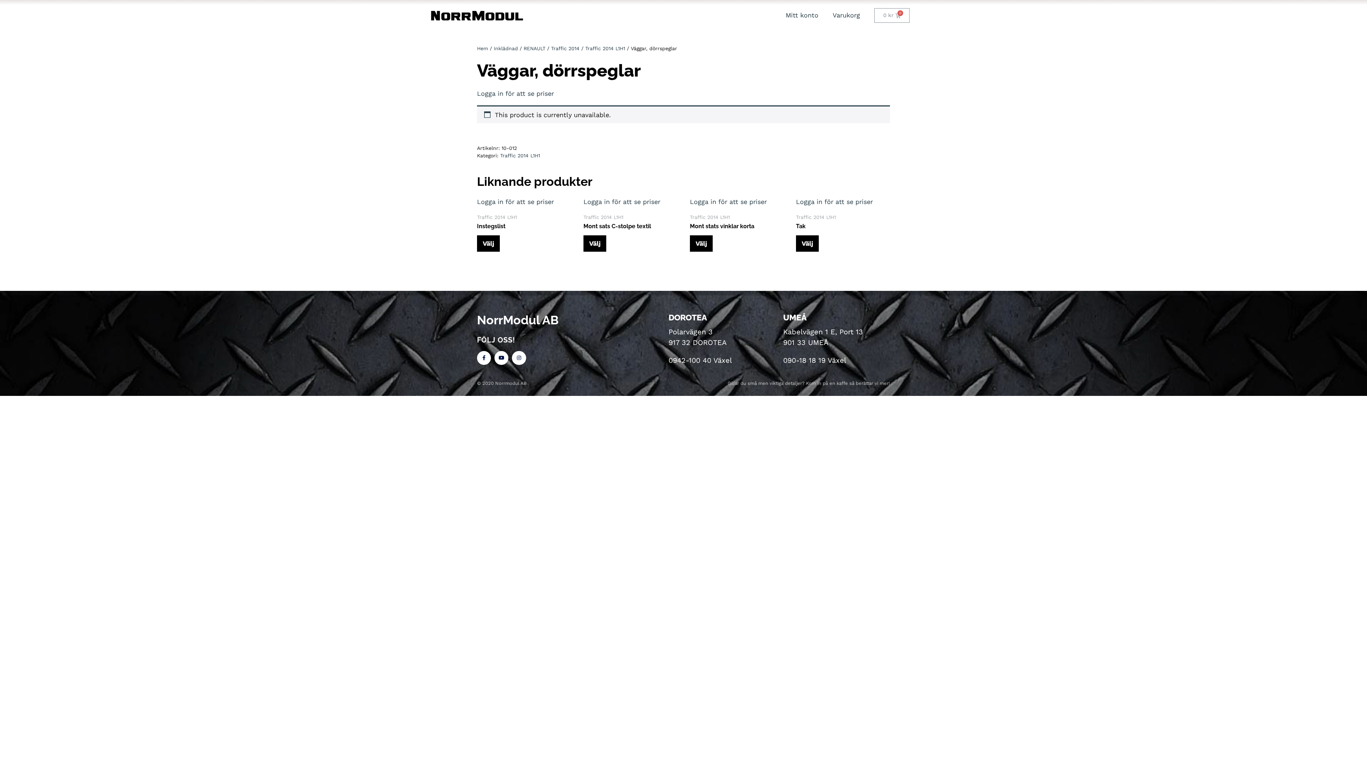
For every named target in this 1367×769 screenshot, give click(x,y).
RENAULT (534, 48)
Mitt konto (802, 15)
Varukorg (846, 15)
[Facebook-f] (484, 358)
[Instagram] (519, 358)
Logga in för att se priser (515, 93)
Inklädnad (506, 48)
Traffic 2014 (565, 48)
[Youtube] (501, 358)
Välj (488, 243)
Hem (482, 48)
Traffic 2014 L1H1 (605, 48)
